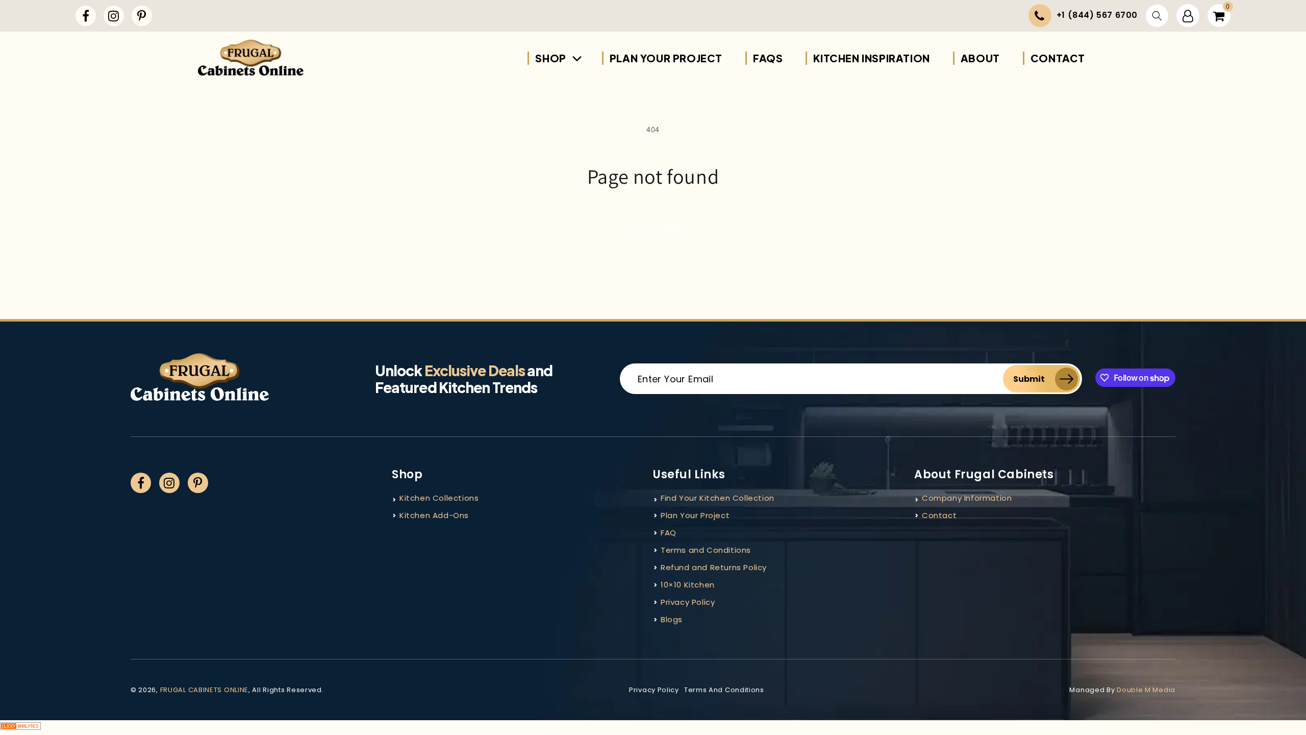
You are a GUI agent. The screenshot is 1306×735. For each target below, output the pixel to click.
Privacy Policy (688, 602)
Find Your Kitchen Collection (717, 498)
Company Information (967, 498)
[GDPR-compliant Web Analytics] (653, 727)
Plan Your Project (695, 515)
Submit (1029, 379)
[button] (1157, 16)
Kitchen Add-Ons (434, 515)
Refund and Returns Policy (714, 567)
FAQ (668, 532)
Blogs (672, 619)
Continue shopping (653, 226)
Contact (939, 515)
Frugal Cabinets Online (204, 690)
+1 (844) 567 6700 (1097, 15)
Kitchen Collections (439, 498)
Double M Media (1146, 690)
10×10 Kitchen (688, 584)
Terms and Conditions (706, 550)
